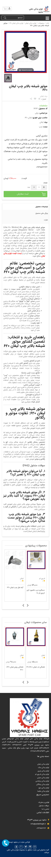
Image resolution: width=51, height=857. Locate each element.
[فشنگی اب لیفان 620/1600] (36, 636)
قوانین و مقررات (43, 802)
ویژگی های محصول (41, 213)
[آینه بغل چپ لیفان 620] (14, 560)
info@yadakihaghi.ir (38, 824)
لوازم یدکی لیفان (30, 23)
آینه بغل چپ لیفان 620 (15, 587)
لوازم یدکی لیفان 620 (16, 23)
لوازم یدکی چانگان (42, 784)
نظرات (46, 220)
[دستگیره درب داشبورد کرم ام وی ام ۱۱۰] (36, 560)
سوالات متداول (44, 805)
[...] (8, 78)
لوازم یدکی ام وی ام (42, 774)
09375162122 (41, 828)
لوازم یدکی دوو (44, 787)
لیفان (22, 655)
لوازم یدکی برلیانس (42, 781)
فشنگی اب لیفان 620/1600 (35, 667)
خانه (47, 23)
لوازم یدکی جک (43, 767)
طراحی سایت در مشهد (21, 842)
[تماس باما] (5, 843)
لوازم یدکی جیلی (43, 777)
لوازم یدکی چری (43, 771)
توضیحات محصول (41, 207)
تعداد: (45, 183)
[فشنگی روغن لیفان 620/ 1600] (14, 636)
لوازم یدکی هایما (43, 791)
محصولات (41, 23)
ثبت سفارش (23, 194)
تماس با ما (45, 809)
